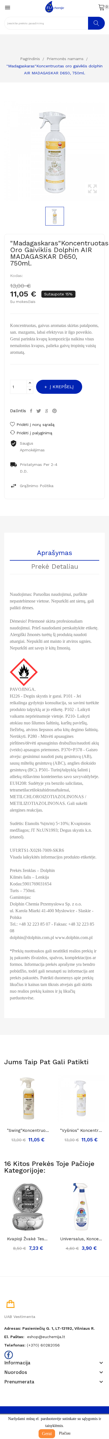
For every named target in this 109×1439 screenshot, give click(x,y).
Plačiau (64, 1433)
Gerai (47, 1433)
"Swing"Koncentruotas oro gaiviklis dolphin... (28, 1130)
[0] (101, 7)
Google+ (47, 411)
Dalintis (32, 411)
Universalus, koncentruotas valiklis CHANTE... (81, 1238)
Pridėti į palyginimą (34, 433)
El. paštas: (14, 1336)
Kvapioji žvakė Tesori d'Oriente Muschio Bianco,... (28, 1238)
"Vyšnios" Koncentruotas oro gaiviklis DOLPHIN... (81, 1130)
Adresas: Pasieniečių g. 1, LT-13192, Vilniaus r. (49, 1328)
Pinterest (55, 411)
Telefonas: (14, 1345)
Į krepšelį (62, 386)
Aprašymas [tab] (54, 553)
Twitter (39, 411)
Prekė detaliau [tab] (54, 566)
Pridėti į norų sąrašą (35, 424)
